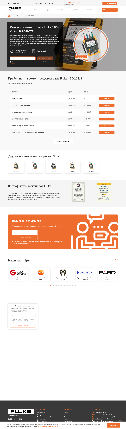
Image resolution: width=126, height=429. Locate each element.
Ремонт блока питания (21, 105)
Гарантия (60, 10)
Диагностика (17, 98)
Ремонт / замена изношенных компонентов (29, 132)
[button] (112, 260)
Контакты (90, 10)
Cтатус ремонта (110, 3)
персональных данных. (22, 243)
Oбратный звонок (110, 10)
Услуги (35, 10)
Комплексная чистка (20, 119)
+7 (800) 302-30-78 (72, 3)
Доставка (76, 10)
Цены (48, 10)
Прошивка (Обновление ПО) (23, 126)
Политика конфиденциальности (48, 426)
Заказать (107, 98)
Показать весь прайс (63, 141)
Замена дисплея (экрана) (22, 112)
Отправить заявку (45, 58)
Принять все (113, 425)
